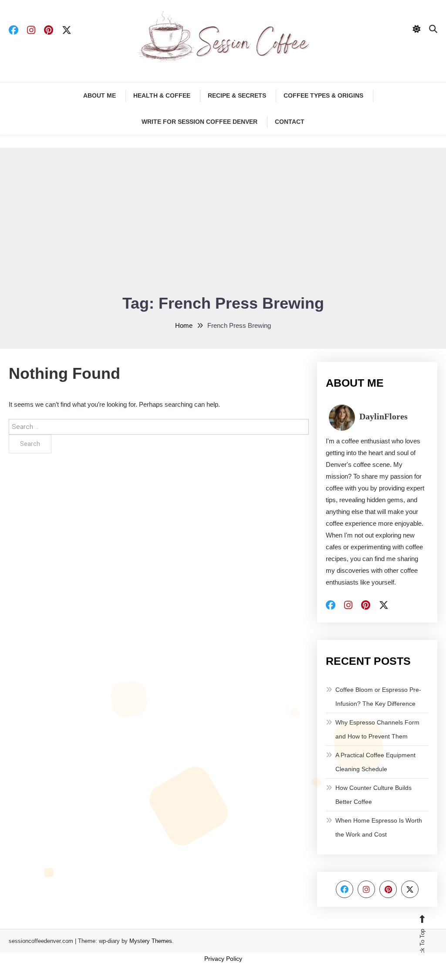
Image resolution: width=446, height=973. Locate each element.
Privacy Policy (223, 958)
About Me (99, 95)
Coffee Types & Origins (323, 95)
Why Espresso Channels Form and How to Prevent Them (377, 729)
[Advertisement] (223, 226)
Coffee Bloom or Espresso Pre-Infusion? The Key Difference (378, 696)
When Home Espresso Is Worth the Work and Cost (378, 827)
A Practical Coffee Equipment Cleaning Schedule (375, 762)
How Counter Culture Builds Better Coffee (373, 794)
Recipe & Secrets (237, 95)
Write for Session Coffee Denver (199, 121)
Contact (289, 121)
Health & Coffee (161, 95)
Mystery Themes (150, 941)
